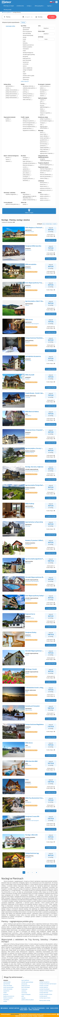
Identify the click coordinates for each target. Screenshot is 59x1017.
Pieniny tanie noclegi (44, 1000)
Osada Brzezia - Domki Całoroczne (36, 393)
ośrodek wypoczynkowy (29, 54)
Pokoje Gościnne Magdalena (34, 724)
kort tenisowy (44, 143)
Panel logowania (34, 1009)
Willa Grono (29, 319)
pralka (8, 119)
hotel (24, 41)
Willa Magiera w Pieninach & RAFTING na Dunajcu (41, 227)
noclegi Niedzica (43, 987)
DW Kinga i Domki (31, 669)
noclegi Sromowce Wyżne (45, 991)
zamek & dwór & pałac (28, 75)
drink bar (26, 119)
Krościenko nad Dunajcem (32, 323)
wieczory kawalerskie (46, 174)
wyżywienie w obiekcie (29, 130)
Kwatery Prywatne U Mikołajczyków (37, 540)
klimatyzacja (44, 90)
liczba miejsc (41, 31)
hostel (24, 39)
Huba (26, 691)
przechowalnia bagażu (47, 121)
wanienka (26, 180)
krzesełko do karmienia (29, 163)
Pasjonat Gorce (30, 614)
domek (24, 37)
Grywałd (27, 379)
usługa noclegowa (27, 70)
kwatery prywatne (8, 998)
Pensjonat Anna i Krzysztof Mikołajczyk (37, 430)
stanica (25, 66)
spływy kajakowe (45, 147)
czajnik (42, 100)
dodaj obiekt (24, 1009)
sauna (8, 159)
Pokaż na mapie (29, 212)
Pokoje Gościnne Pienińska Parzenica (37, 338)
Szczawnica (28, 287)
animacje (26, 157)
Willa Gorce (29, 743)
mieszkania (6, 999)
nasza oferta (54, 1008)
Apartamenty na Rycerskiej (34, 522)
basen (42, 132)
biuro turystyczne (27, 31)
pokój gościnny (26, 58)
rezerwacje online (10, 26)
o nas (47, 1008)
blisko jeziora (44, 182)
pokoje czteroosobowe (12, 90)
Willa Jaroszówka (30, 264)
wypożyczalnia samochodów (44, 127)
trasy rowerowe (45, 149)
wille (22, 996)
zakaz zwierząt (27, 99)
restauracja (26, 79)
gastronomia (26, 77)
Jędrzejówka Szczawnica (33, 356)
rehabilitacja (27, 97)
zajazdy (23, 998)
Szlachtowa (28, 360)
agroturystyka (26, 27)
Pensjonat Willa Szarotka (33, 246)
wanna (8, 121)
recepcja (43, 122)
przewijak (26, 176)
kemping (25, 43)
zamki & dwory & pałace (27, 999)
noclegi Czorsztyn (43, 985)
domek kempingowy (28, 35)
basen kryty (44, 134)
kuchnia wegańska (28, 124)
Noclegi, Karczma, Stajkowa (34, 467)
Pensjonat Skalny (30, 632)
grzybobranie (44, 140)
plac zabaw (26, 173)
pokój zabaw (27, 174)
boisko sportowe (45, 138)
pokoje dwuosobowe (12, 92)
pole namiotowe (27, 60)
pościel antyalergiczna (46, 164)
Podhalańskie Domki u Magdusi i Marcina (38, 688)
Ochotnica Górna (29, 452)
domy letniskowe (7, 985)
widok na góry (44, 194)
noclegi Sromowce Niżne (45, 994)
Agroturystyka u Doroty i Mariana (36, 448)
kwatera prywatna (27, 47)
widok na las (44, 198)
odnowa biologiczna (28, 52)
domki (8, 88)
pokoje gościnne (25, 985)
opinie (55, 224)
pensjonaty (24, 984)
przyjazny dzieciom (28, 178)
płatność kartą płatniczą (13, 204)
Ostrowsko (28, 747)
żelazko (43, 95)
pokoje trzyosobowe (12, 95)
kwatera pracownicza (28, 45)
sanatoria (23, 991)
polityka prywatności (38, 1008)
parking (26, 92)
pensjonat (25, 56)
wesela (42, 172)
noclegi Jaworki (43, 996)
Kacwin (27, 655)
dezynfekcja (27, 194)
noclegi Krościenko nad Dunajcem (48, 983)
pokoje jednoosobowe (12, 93)
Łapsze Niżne (28, 710)
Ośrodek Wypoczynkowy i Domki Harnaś (38, 651)
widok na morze (45, 200)
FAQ (29, 1008)
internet (26, 90)
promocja (40, 36)
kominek (43, 103)
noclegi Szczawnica (44, 982)
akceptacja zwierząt (29, 86)
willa (24, 71)
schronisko (25, 64)
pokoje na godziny (45, 119)
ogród (42, 114)
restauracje (24, 989)
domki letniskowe (7, 989)
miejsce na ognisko (46, 113)
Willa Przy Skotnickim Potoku (34, 798)
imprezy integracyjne (46, 169)
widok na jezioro (45, 196)
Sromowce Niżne (29, 231)
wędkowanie (44, 151)
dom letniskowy (27, 33)
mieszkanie (26, 48)
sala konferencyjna (46, 170)
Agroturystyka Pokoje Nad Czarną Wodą (38, 485)
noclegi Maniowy (43, 992)
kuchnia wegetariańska (30, 126)
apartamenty (10, 86)
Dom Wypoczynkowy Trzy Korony (36, 283)
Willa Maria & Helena (32, 411)
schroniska (24, 992)
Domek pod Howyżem (32, 706)
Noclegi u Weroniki (31, 835)
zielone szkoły (44, 178)
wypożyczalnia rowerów (47, 153)
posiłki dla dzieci (28, 128)
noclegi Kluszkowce (44, 989)
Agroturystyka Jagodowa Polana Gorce (38, 559)
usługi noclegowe (25, 994)
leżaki (42, 109)
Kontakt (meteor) (14, 1008)
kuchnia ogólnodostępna (45, 106)
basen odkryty (44, 136)
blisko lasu (43, 184)
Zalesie (27, 305)
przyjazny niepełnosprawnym (46, 159)
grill (42, 101)
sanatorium (26, 62)
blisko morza (44, 186)
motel (24, 50)
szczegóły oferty (50, 240)
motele (5, 1001)
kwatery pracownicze (8, 996)
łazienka (43, 92)
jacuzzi (8, 157)
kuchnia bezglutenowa (29, 122)
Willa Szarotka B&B (31, 761)
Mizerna (27, 342)
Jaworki (27, 489)
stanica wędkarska (27, 68)
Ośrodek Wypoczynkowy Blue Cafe (36, 577)
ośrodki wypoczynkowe (27, 982)
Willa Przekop (29, 503)
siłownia (9, 161)
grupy (25, 204)
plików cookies (15, 1014)
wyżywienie (6, 991)
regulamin (23, 1008)
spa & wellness (25, 980)
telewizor (43, 93)
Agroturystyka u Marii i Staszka (35, 301)
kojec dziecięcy (27, 161)
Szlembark (28, 563)
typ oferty (23, 25)
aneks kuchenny (45, 86)
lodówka (43, 111)
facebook (5, 1008)
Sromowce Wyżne (29, 507)
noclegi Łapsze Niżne (44, 998)
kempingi (5, 994)
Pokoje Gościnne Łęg (32, 853)
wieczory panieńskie (46, 176)
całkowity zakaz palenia (30, 88)
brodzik (26, 159)
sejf (42, 124)
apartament (26, 29)
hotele (5, 992)
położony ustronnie (46, 188)
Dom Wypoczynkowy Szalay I (34, 595)
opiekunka (26, 169)
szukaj (52, 17)
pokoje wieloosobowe (12, 97)
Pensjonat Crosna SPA (32, 816)
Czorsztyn (27, 397)
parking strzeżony (28, 93)
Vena (27, 780)
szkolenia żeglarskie (12, 194)
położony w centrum (46, 190)
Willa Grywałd (29, 375)
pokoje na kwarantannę (30, 199)
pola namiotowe (25, 987)
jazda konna (44, 142)
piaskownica (27, 171)
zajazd (24, 73)
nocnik (25, 167)
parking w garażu (28, 95)
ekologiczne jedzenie (29, 121)
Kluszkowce (28, 250)
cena (39, 25)
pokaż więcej (24, 81)
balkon (42, 88)
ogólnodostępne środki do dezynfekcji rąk (29, 197)
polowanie (43, 145)
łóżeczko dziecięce (28, 165)
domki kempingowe (8, 987)
